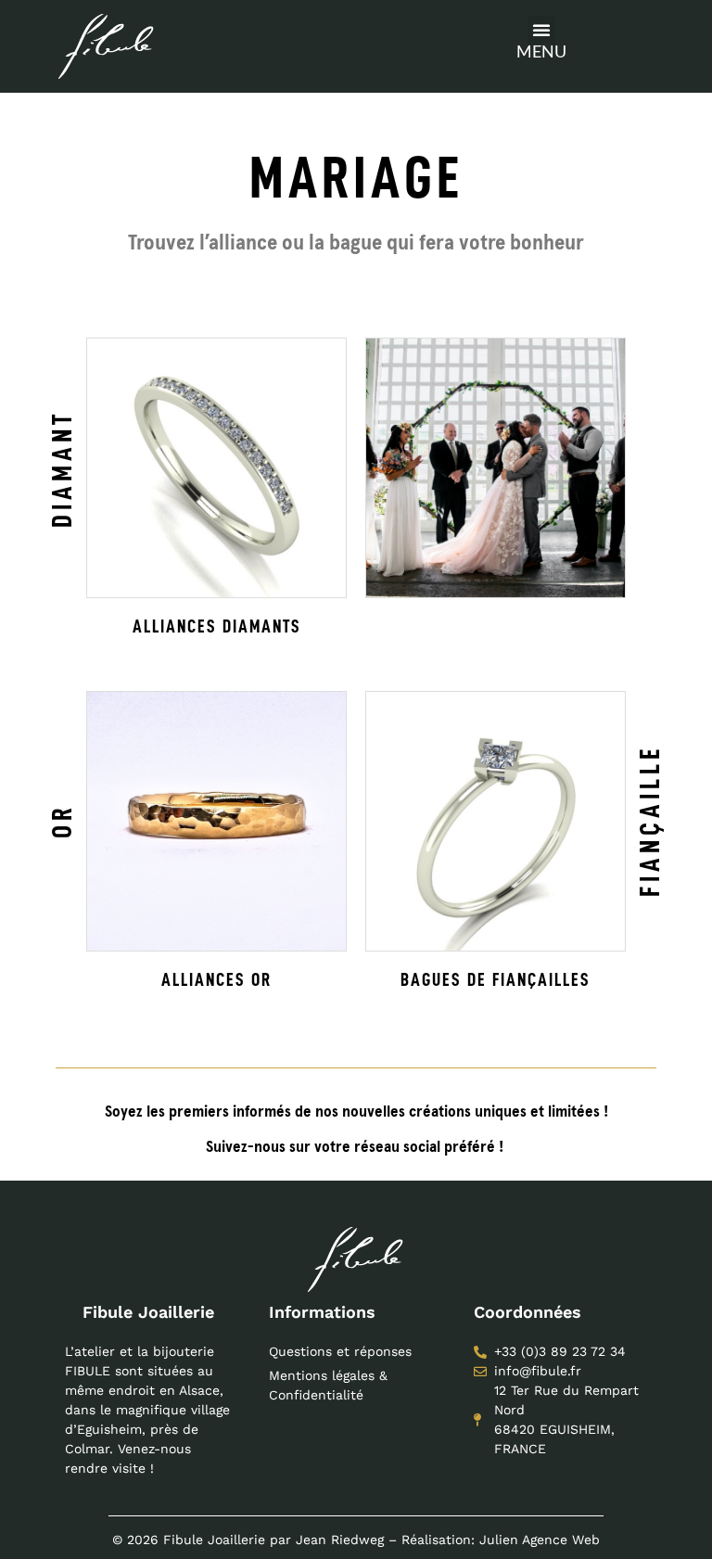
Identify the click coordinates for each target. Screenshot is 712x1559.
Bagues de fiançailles (495, 979)
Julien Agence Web (539, 1539)
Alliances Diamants (217, 626)
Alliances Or (216, 979)
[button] (541, 30)
